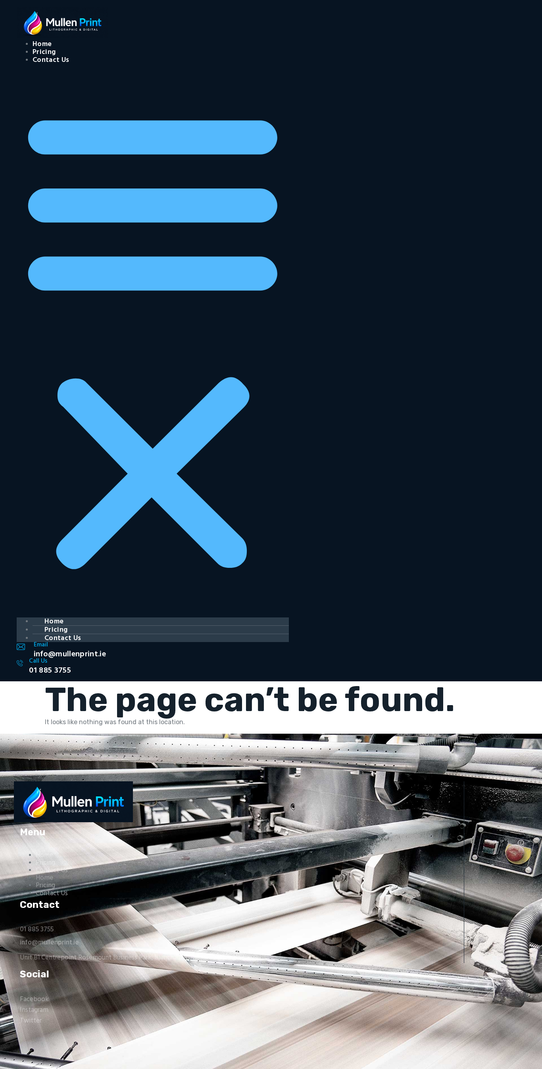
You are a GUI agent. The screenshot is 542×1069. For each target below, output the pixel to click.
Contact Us (51, 60)
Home (42, 44)
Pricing (44, 52)
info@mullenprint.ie (49, 942)
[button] (153, 337)
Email (41, 645)
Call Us (38, 661)
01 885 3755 (37, 929)
